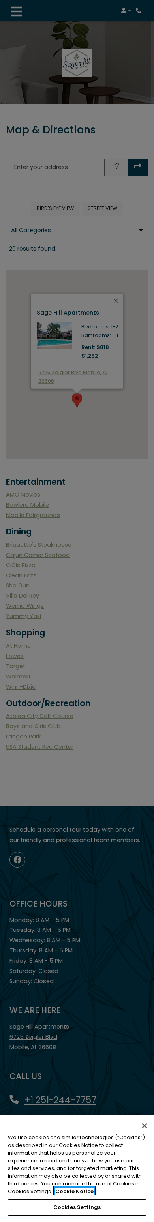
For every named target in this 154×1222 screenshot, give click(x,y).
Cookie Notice (74, 1191)
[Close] (144, 1125)
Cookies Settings (77, 1207)
